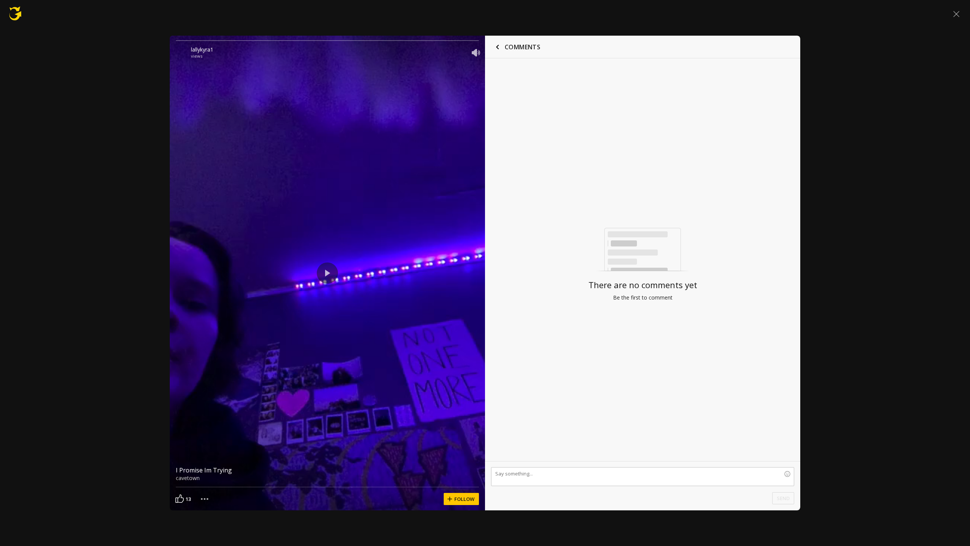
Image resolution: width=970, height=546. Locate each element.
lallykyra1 (202, 49)
